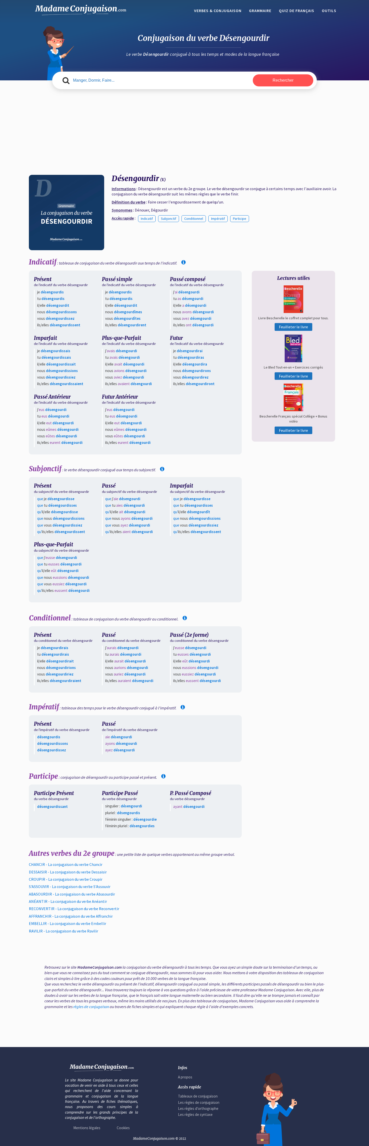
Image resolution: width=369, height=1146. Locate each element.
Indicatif (147, 218)
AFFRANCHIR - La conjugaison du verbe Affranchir (71, 916)
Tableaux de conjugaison (198, 1096)
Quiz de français (296, 10)
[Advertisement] (184, 132)
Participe (239, 218)
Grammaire (260, 10)
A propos (185, 1077)
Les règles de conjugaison (198, 1102)
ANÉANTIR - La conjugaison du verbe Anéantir (68, 901)
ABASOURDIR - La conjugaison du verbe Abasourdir (72, 894)
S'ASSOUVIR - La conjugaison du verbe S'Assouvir (69, 886)
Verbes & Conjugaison (217, 10)
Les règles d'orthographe (198, 1108)
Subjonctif (168, 218)
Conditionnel (193, 218)
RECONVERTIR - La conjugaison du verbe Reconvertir (74, 908)
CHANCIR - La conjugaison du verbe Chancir (65, 864)
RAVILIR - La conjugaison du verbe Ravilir (63, 930)
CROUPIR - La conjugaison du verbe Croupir (65, 879)
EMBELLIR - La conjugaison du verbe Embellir (67, 923)
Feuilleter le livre (293, 326)
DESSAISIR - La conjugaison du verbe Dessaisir (68, 871)
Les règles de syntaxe (195, 1114)
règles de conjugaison (91, 1006)
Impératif (218, 218)
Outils (329, 10)
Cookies (123, 1127)
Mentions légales (86, 1127)
